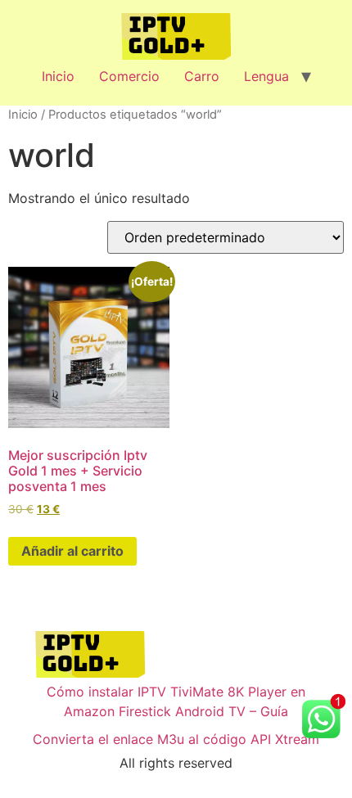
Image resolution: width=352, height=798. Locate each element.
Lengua (266, 76)
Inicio (58, 76)
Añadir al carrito (72, 551)
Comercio (129, 76)
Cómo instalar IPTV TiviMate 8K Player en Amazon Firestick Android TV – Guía (176, 701)
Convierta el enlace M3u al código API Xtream (176, 739)
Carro (201, 76)
